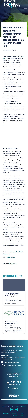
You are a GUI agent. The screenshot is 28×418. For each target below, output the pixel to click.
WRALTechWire (11, 257)
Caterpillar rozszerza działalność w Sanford (11, 322)
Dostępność (6, 413)
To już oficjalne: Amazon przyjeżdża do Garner (12, 294)
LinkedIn (12, 409)
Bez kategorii (12, 263)
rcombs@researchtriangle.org (11, 362)
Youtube (16, 409)
